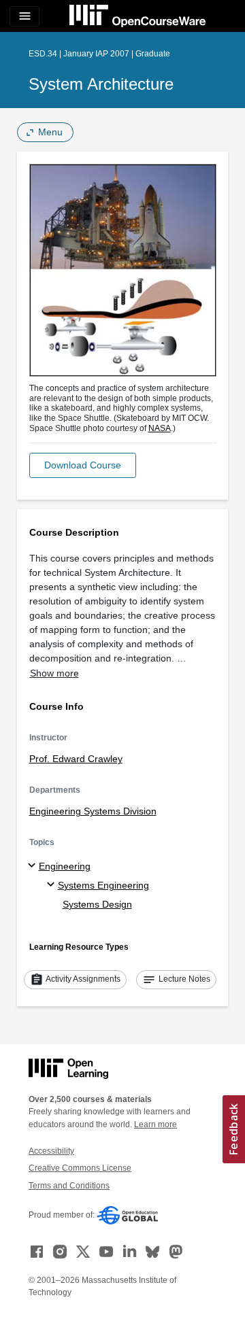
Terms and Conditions (69, 1185)
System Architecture (101, 84)
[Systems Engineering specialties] (53, 885)
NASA (159, 428)
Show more (54, 673)
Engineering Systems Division (93, 811)
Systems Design (97, 904)
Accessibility (51, 1151)
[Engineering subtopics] (33, 866)
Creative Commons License (80, 1168)
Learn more (155, 1124)
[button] (82, 465)
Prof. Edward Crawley (75, 758)
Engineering (65, 866)
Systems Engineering (103, 885)
